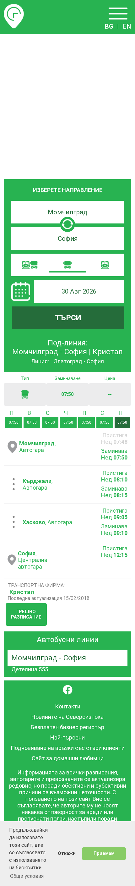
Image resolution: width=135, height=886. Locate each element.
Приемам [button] (104, 853)
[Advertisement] (67, 104)
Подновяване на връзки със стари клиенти (68, 748)
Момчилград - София (48, 657)
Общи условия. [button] (27, 876)
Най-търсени (67, 737)
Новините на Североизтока (67, 716)
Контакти (67, 706)
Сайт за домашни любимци (68, 758)
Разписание (14, 7)
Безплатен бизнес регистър (67, 727)
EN (127, 26)
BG (109, 26)
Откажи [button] (67, 853)
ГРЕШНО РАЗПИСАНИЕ (26, 614)
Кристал (21, 592)
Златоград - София (79, 361)
